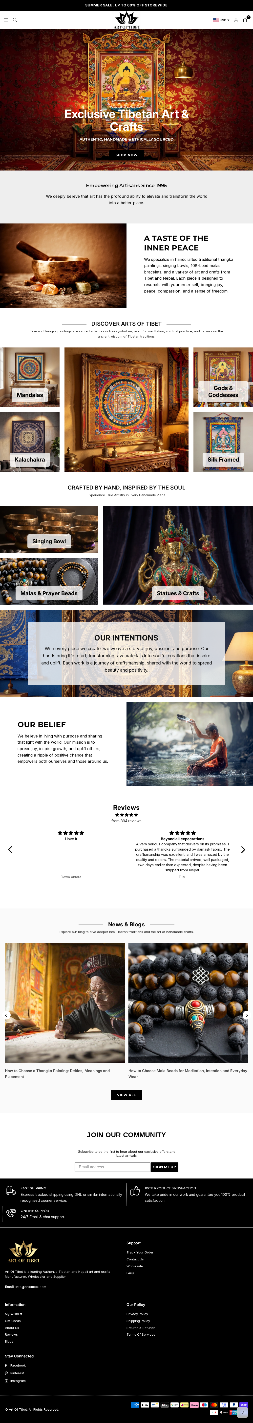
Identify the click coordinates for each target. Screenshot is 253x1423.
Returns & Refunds (140, 1328)
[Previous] (6, 1015)
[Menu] (5, 19)
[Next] (247, 1015)
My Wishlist (13, 1314)
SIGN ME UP (164, 1167)
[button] (244, 19)
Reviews (11, 1334)
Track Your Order (139, 1252)
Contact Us (135, 1259)
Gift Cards (13, 1321)
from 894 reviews (126, 820)
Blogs (9, 1341)
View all (126, 1095)
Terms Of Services (140, 1334)
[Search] (14, 19)
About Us (12, 1328)
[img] (126, 815)
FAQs (130, 1273)
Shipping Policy (138, 1321)
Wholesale (134, 1266)
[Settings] (236, 19)
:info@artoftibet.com (30, 1287)
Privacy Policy (137, 1314)
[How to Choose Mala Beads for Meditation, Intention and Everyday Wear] (188, 1003)
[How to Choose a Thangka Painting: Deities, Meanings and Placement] (65, 1003)
